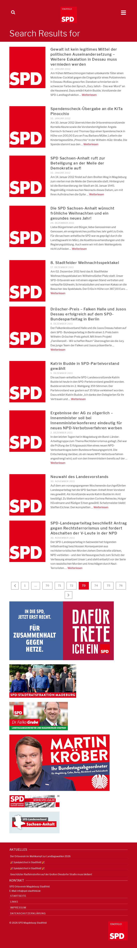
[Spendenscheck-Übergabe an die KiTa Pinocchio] (27, 126)
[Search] (13, 12)
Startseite (18, 895)
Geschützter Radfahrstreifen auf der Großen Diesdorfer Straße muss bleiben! (51, 874)
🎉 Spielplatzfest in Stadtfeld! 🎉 (27, 862)
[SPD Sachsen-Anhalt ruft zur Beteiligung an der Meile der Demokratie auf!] (27, 176)
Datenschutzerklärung (28, 913)
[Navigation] (123, 12)
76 (121, 585)
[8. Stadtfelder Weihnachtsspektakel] (27, 280)
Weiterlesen (89, 95)
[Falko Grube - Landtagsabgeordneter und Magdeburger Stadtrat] (38, 715)
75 (108, 585)
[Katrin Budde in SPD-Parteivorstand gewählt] (27, 381)
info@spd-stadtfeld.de (29, 890)
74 (96, 585)
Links (14, 901)
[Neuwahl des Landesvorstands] (27, 494)
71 (59, 585)
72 (71, 585)
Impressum (18, 907)
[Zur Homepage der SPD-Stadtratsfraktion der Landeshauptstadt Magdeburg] (42, 680)
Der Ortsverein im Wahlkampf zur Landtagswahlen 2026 (40, 856)
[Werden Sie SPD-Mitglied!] (61, 630)
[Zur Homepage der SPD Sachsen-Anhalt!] (34, 822)
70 (47, 585)
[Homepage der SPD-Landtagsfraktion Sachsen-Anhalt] (34, 801)
